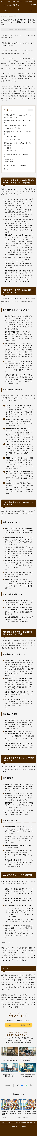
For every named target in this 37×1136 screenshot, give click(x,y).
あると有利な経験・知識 (12, 139)
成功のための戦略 (10, 150)
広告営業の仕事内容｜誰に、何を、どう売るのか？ (18, 122)
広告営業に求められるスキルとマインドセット (18, 133)
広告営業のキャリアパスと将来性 (15, 165)
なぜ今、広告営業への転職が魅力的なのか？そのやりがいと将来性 (18, 116)
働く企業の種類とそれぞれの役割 (15, 125)
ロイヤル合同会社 (10, 5)
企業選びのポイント (11, 161)
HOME (3, 1122)
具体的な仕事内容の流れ (12, 128)
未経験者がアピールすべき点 (14, 148)
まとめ (6, 169)
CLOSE (30, 110)
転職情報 (11, 16)
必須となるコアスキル (12, 137)
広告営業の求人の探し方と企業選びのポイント (18, 155)
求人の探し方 (9, 159)
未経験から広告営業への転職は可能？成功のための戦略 (18, 144)
